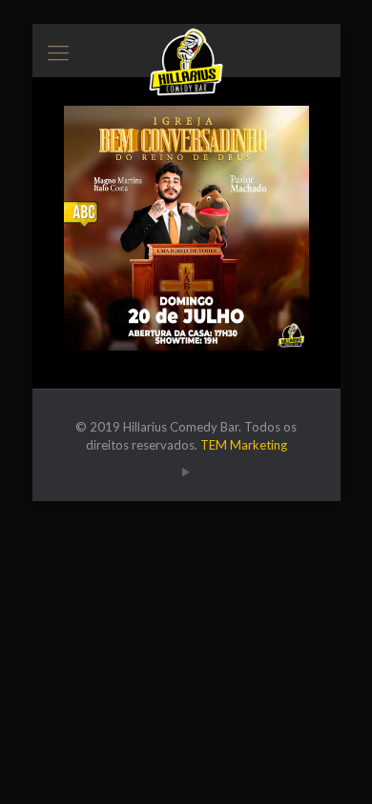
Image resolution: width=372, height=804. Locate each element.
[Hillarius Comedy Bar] (186, 47)
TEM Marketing (243, 444)
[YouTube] (186, 471)
